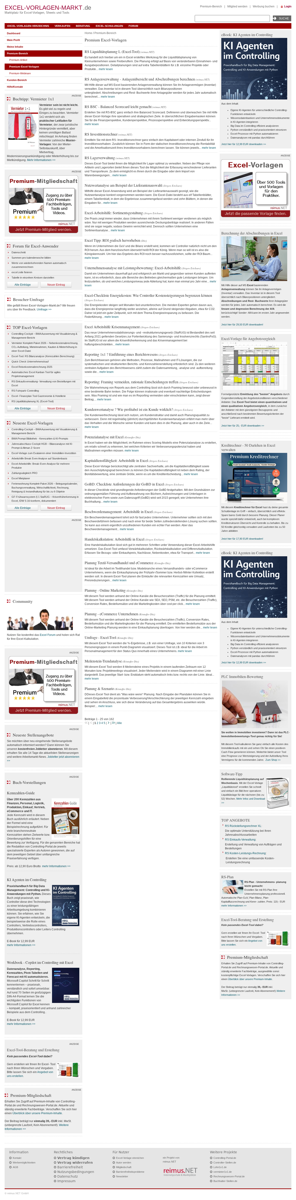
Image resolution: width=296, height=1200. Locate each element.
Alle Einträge (23, 284)
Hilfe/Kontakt (15, 86)
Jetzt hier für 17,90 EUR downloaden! (242, 538)
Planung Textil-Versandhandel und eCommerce (119, 562)
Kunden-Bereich (17, 80)
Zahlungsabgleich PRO (24, 473)
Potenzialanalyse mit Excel (104, 436)
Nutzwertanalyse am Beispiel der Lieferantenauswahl (123, 185)
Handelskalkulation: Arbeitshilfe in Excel (114, 539)
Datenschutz (67, 1176)
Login (287, 6)
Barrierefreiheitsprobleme (130, 1171)
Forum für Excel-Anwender (36, 246)
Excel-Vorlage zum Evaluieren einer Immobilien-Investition (44, 453)
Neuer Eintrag (56, 284)
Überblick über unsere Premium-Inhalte (37, 1113)
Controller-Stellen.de (224, 1162)
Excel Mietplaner (21, 478)
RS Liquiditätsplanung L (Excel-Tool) (112, 51)
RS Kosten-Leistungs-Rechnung (245, 853)
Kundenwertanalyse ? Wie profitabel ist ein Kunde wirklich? (129, 409)
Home (88, 33)
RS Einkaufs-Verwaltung (240, 839)
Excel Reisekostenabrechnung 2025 (32, 366)
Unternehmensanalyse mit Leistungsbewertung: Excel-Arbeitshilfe (133, 267)
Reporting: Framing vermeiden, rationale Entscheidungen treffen (131, 381)
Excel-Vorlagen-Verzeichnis (28, 26)
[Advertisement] (43, 556)
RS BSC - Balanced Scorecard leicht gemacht (118, 106)
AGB (15, 1167)
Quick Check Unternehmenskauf (30, 361)
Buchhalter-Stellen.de (225, 1181)
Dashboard (13, 33)
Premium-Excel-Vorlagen (24, 66)
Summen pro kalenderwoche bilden (31, 257)
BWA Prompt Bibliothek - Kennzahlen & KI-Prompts (40, 438)
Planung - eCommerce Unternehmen (111, 613)
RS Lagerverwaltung (100, 157)
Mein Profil (13, 40)
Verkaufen (62, 26)
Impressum (66, 1181)
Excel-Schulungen (109, 26)
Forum (133, 26)
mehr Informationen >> (56, 866)
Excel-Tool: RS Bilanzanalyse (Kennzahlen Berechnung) (43, 356)
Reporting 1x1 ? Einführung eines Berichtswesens (121, 354)
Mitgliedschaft (123, 1167)
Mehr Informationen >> (41, 160)
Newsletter (122, 1176)
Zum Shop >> (273, 759)
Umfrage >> (44, 309)
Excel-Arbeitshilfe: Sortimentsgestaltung (114, 212)
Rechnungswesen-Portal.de (229, 1176)
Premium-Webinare (20, 73)
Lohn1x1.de (220, 1167)
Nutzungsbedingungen (75, 1172)
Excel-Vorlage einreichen (130, 1158)
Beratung (83, 26)
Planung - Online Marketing (105, 590)
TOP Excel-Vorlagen (30, 327)
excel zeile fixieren (22, 272)
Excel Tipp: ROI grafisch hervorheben (112, 240)
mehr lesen (106, 69)
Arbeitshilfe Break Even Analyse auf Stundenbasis (39, 458)
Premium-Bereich (211, 6)
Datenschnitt (19, 252)
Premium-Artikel (18, 60)
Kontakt (17, 1158)
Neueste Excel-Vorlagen (33, 423)
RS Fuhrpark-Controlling (25, 390)
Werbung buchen (263, 6)
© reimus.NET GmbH (17, 1193)
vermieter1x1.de (222, 1171)
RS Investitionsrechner (101, 134)
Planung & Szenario (99, 688)
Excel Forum (48, 635)
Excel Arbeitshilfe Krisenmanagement (112, 326)
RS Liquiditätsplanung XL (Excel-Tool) (33, 401)
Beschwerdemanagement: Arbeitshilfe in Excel (119, 511)
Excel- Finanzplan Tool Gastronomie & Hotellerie (39, 396)
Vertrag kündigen (73, 1158)
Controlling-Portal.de (224, 1158)
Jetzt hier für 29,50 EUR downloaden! (242, 324)
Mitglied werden (237, 6)
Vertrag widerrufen (75, 1162)
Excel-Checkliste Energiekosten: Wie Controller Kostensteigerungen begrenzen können (148, 295)
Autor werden (123, 1162)
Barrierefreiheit (70, 1167)
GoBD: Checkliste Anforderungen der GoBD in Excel (124, 484)
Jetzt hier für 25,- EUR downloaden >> (242, 425)
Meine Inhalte (15, 46)
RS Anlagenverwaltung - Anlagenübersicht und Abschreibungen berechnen (140, 79)
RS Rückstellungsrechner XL (243, 826)
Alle (119, 723)
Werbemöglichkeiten (24, 1162)
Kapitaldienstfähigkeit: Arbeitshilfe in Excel (116, 460)
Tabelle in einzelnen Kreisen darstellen (33, 277)
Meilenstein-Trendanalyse (103, 661)
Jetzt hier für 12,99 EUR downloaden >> (243, 144)
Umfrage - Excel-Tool (100, 637)
